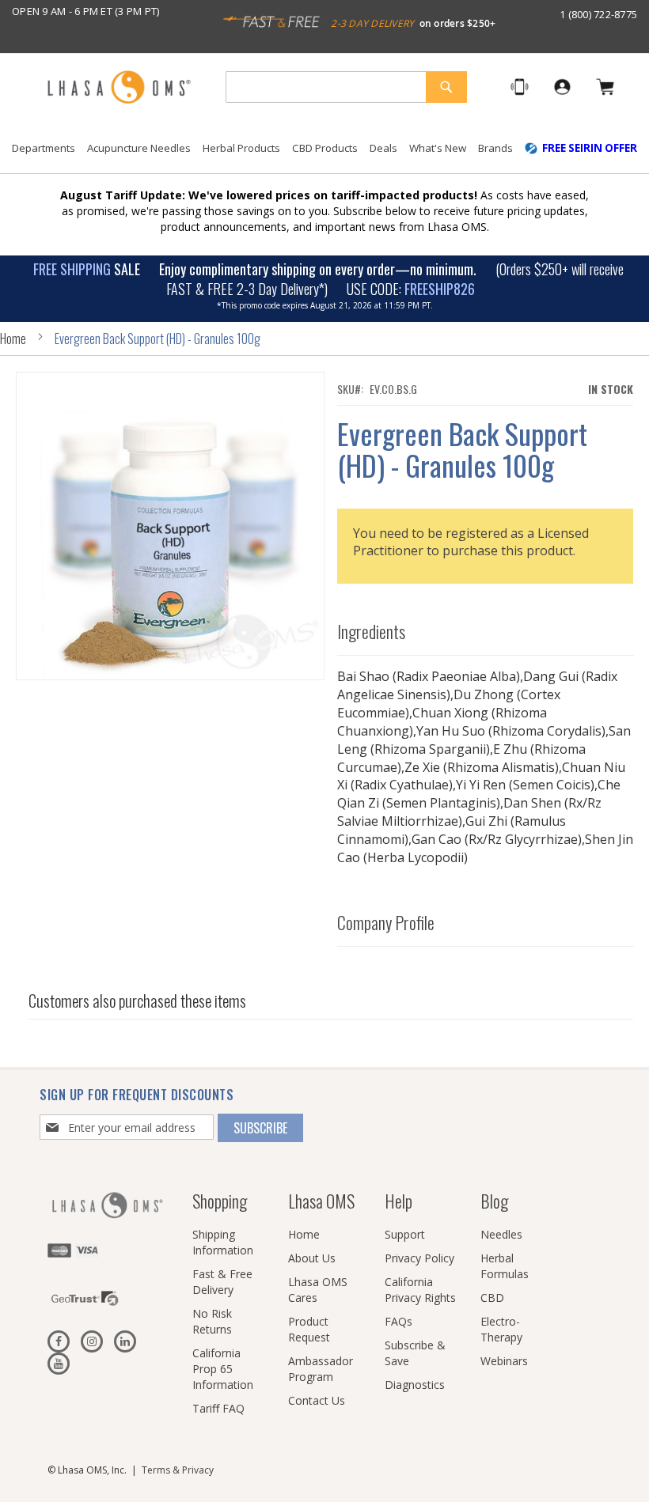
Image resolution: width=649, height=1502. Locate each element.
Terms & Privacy (178, 1470)
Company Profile (386, 922)
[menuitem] (44, 148)
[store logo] (119, 88)
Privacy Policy (419, 1258)
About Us (312, 1258)
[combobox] (346, 87)
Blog (494, 1200)
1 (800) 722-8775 (598, 14)
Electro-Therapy (501, 1329)
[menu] (324, 154)
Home (13, 338)
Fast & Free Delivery (222, 1281)
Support (405, 1234)
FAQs (398, 1321)
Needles (501, 1234)
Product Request (309, 1329)
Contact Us (316, 1400)
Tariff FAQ (218, 1408)
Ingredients (371, 631)
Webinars (504, 1360)
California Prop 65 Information (222, 1368)
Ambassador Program (320, 1368)
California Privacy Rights (420, 1289)
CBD (492, 1297)
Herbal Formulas (504, 1265)
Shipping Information (222, 1242)
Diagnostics (415, 1384)
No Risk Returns (212, 1321)
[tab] (485, 628)
